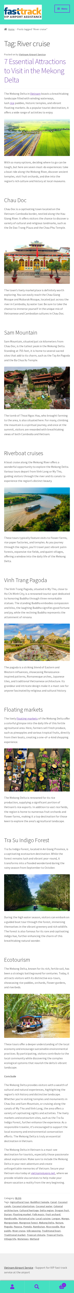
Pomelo (27, 1226)
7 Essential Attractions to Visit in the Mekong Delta (35, 70)
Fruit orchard (53, 1214)
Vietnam (35, 93)
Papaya (18, 1226)
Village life (10, 1239)
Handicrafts (10, 1218)
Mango (65, 1218)
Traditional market (15, 1235)
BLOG (18, 1198)
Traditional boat (51, 1230)
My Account (12, 1287)
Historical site (26, 1218)
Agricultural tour (19, 1202)
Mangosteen (11, 1222)
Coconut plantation (23, 1206)
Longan (56, 1218)
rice (12, 103)
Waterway (23, 1239)
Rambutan (39, 1226)
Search (37, 1287)
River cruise (18, 1230)
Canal (53, 1202)
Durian (8, 1214)
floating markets (27, 718)
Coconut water (44, 1206)
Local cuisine (43, 1218)
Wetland (34, 1239)
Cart (57, 1283)
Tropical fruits (55, 1235)
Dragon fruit (62, 1210)
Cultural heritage (29, 1210)
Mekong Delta (46, 1222)
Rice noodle (52, 1226)
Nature (59, 1222)
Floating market (22, 1214)
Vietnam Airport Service (32, 54)
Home (11, 29)
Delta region (47, 1210)
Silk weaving (34, 1230)
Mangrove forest (28, 1222)
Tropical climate (36, 1235)
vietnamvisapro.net (43, 1173)
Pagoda (8, 1226)
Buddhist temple (39, 1202)
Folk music (38, 1214)
